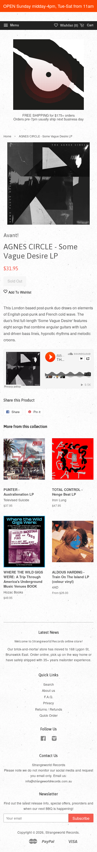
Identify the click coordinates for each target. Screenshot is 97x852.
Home (7, 136)
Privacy (48, 703)
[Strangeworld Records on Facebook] (43, 739)
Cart (89, 25)
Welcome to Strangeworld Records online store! (48, 641)
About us (48, 690)
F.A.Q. (48, 696)
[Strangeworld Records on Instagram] (54, 739)
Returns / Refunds (48, 709)
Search (48, 684)
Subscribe (81, 818)
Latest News (48, 632)
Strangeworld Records (62, 832)
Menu (14, 25)
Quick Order (49, 715)
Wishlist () (68, 25)
